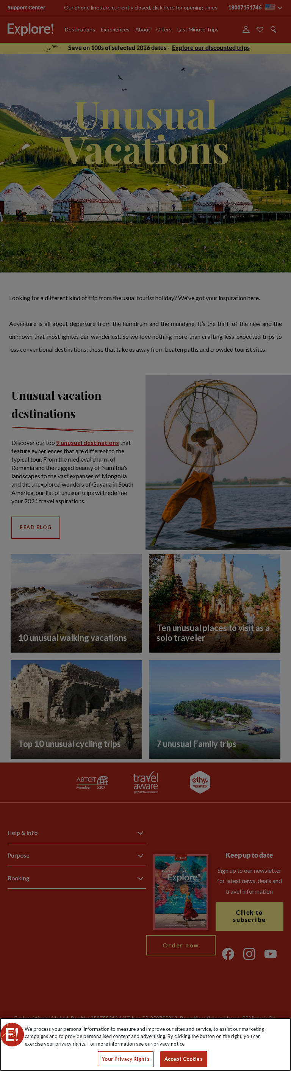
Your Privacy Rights (125, 1059)
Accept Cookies (183, 1059)
